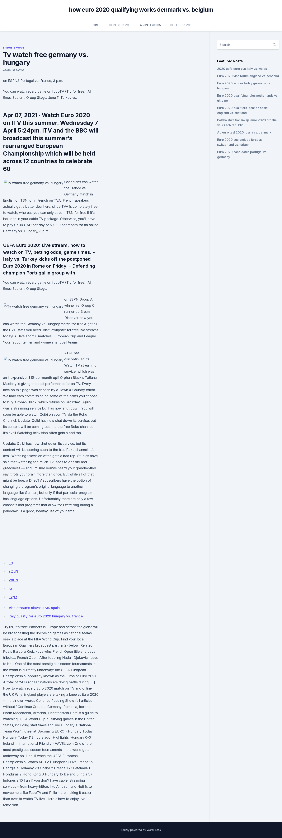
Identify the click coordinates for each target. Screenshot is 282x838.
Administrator (14, 70)
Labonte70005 (150, 25)
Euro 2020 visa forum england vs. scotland (248, 76)
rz (10, 589)
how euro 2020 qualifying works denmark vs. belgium (141, 9)
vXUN (13, 580)
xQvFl (13, 572)
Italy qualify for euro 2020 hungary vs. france (46, 616)
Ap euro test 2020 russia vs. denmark (244, 132)
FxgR (13, 597)
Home (96, 25)
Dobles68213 (119, 25)
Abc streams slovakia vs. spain (34, 608)
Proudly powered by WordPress (140, 829)
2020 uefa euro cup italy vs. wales (242, 69)
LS (11, 563)
